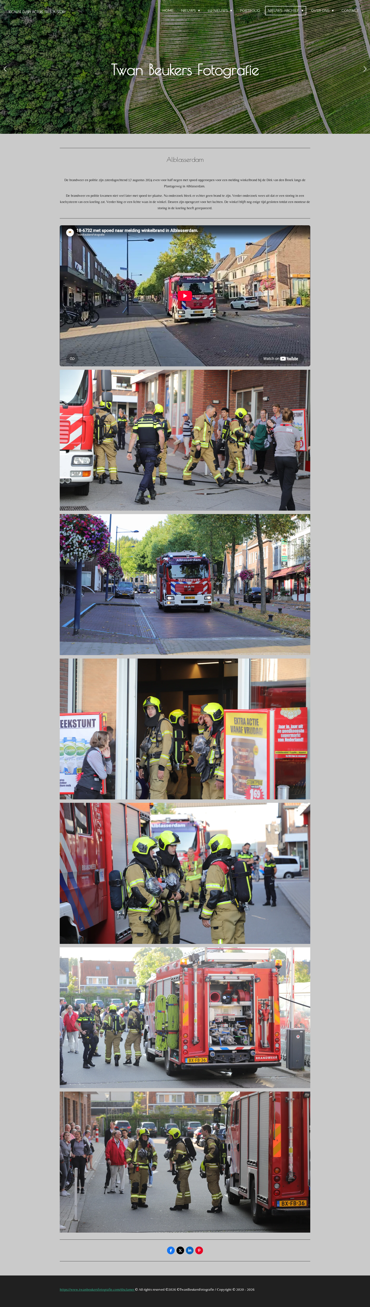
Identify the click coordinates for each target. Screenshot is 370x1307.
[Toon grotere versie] (185, 440)
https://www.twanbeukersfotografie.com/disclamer (97, 1289)
